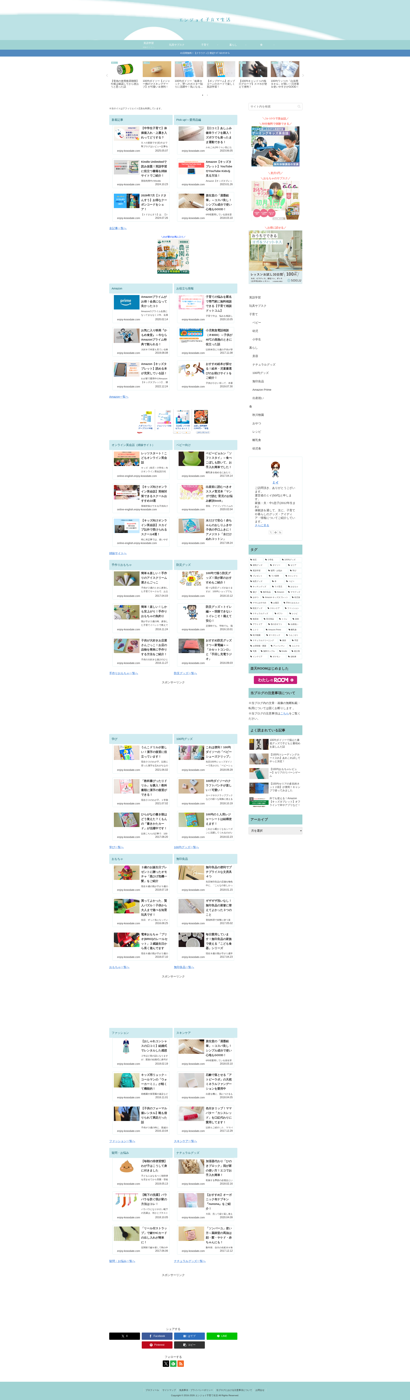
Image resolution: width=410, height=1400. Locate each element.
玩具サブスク (257, 305)
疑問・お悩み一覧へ (122, 1261)
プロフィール (152, 1390)
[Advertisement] (173, 707)
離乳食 (256, 440)
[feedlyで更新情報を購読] (173, 1363)
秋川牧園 (258, 414)
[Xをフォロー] (166, 1363)
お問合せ (259, 1390)
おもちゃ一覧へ (119, 967)
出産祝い (258, 398)
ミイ (275, 482)
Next (303, 75)
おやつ (256, 423)
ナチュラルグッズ (263, 364)
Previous (106, 75)
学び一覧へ (116, 847)
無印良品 (258, 381)
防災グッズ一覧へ (185, 673)
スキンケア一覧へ (185, 1141)
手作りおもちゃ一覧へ (123, 673)
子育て (253, 314)
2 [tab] (207, 95)
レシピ (256, 431)
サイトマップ (169, 1390)
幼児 (255, 331)
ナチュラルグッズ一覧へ (190, 1261)
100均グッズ (260, 373)
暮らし (253, 347)
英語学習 (255, 297)
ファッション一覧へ (122, 1141)
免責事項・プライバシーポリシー (196, 1390)
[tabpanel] (125, 75)
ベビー (256, 322)
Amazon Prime (261, 389)
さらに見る (262, 525)
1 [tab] (202, 95)
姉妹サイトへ (118, 553)
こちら (284, 713)
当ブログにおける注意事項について (234, 1390)
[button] (189, 1345)
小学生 (256, 339)
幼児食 (256, 448)
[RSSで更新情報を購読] (180, 1363)
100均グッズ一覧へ (186, 847)
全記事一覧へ (118, 228)
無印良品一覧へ (184, 967)
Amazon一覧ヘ (118, 396)
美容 (255, 356)
